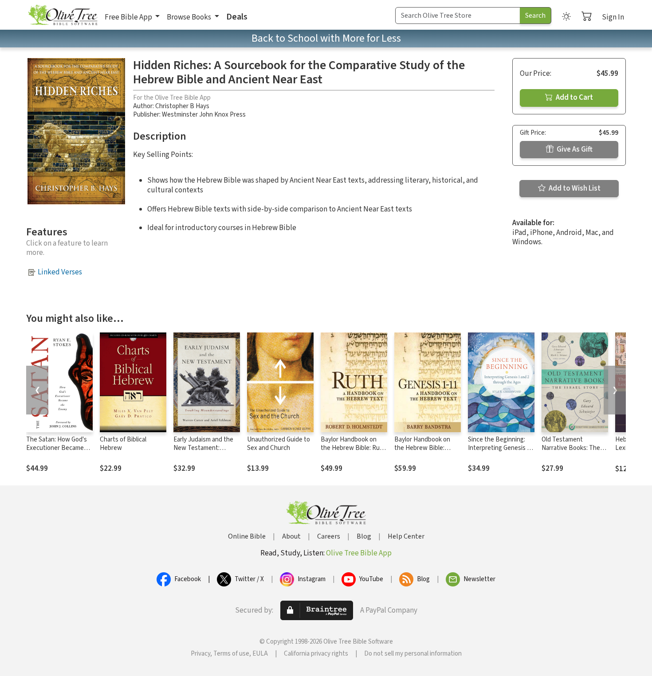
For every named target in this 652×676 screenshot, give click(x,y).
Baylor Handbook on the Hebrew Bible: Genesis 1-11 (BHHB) (423, 448)
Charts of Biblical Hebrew (123, 444)
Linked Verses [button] (60, 272)
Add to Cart (573, 97)
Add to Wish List (574, 188)
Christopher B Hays (182, 106)
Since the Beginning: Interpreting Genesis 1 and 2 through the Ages (500, 448)
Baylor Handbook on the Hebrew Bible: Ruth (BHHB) (353, 448)
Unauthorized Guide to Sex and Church (278, 444)
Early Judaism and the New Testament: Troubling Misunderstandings (203, 452)
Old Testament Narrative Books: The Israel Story (571, 448)
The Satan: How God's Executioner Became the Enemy (56, 448)
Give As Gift (574, 149)
